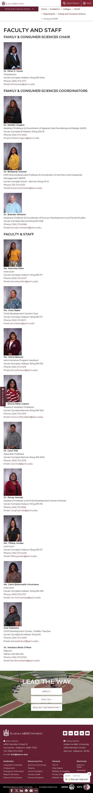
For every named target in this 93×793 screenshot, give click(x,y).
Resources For (35, 761)
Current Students (35, 771)
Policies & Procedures (12, 778)
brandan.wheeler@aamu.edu (25, 227)
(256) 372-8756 (19, 657)
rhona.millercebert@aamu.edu (26, 417)
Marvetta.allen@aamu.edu (24, 281)
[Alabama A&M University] (24, 732)
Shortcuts (82, 761)
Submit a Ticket (80, 766)
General (56, 761)
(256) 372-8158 (19, 507)
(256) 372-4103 (19, 413)
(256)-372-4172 (19, 81)
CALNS (77, 9)
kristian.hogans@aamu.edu (24, 138)
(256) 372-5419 (19, 367)
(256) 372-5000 (15, 751)
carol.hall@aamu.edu (21, 464)
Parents (31, 768)
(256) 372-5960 (19, 135)
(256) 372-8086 (19, 224)
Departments (49, 14)
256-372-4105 (18, 185)
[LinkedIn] (82, 733)
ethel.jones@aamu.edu (22, 84)
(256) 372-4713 (19, 594)
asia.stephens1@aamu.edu (24, 641)
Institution (8, 761)
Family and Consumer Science (71, 14)
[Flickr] (71, 733)
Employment (9, 768)
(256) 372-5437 (19, 278)
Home (44, 9)
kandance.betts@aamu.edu (25, 660)
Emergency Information (13, 771)
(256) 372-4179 (19, 460)
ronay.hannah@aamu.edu (24, 510)
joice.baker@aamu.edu (22, 323)
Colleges (67, 9)
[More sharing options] (36, 790)
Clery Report (57, 768)
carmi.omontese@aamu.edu (25, 597)
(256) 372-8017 (19, 320)
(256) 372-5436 (19, 553)
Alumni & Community (37, 765)
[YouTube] (87, 733)
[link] (11, 790)
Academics (55, 9)
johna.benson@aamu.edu (24, 370)
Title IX (55, 765)
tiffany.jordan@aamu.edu (23, 556)
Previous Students (35, 778)
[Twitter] (76, 733)
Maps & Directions (11, 774)
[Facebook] (65, 733)
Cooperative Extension (12, 765)
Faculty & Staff (34, 774)
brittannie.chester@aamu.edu (26, 188)
